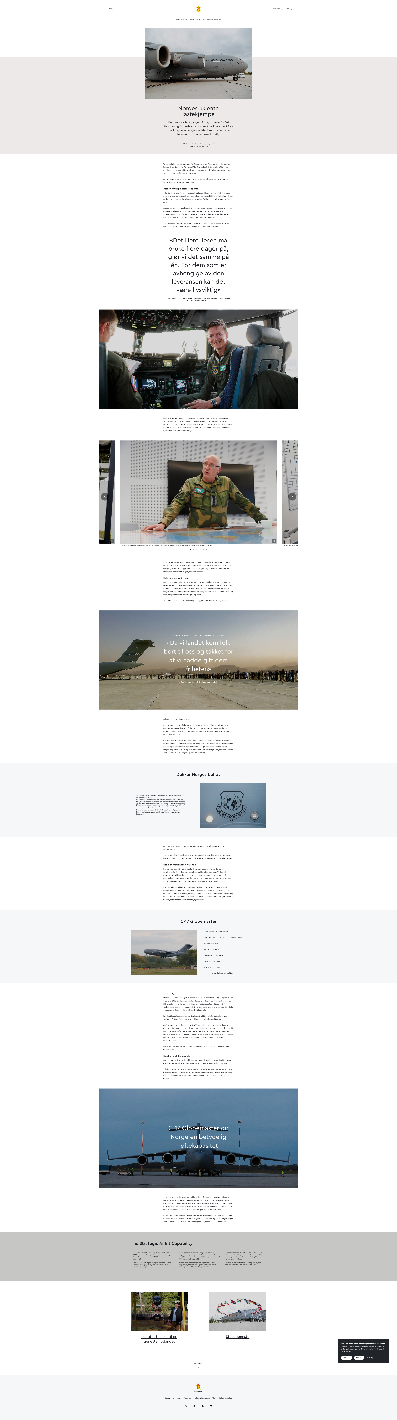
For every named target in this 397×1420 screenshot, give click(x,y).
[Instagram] (202, 1406)
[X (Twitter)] (186, 1406)
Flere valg (370, 1357)
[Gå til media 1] (190, 549)
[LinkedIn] (210, 1406)
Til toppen (198, 1363)
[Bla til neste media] (292, 497)
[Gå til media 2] (193, 549)
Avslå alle (359, 1357)
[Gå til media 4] (200, 549)
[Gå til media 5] (203, 549)
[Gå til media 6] (206, 549)
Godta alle (346, 1357)
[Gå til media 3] (196, 549)
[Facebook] (194, 1406)
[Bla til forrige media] (105, 497)
